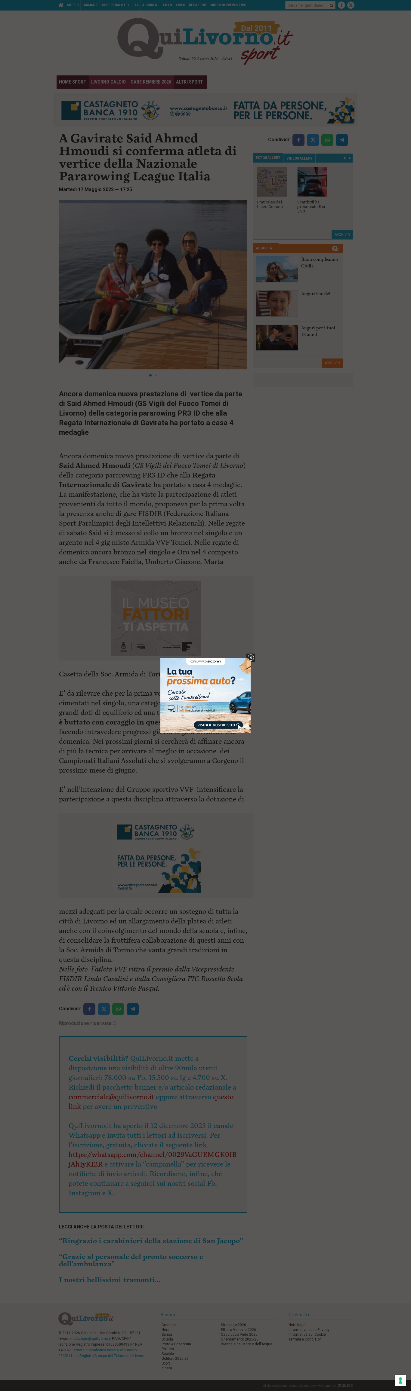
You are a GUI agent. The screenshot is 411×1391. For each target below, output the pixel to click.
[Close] (251, 658)
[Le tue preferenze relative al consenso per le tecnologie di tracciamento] (400, 1380)
